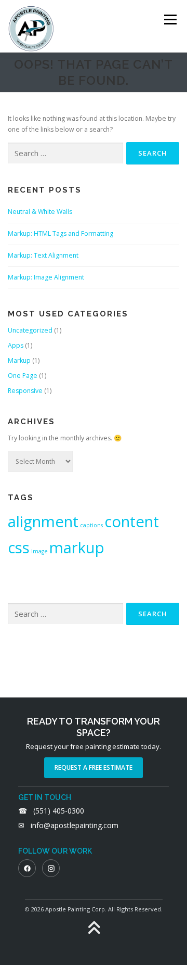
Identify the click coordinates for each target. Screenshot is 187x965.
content (131, 521)
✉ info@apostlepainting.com (68, 825)
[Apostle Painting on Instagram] (51, 868)
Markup (19, 360)
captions (91, 525)
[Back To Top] (93, 928)
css (19, 547)
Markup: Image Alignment (46, 277)
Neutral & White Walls (40, 211)
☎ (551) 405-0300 (51, 811)
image (39, 551)
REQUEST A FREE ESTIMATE (93, 767)
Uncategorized (30, 330)
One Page (22, 375)
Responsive (25, 390)
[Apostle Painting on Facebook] (27, 868)
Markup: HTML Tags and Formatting (60, 233)
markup (76, 547)
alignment (43, 521)
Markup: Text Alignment (43, 255)
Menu (169, 19)
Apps (15, 345)
